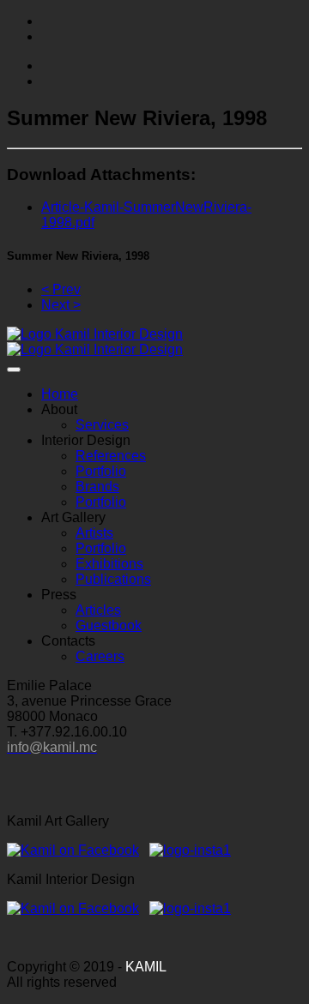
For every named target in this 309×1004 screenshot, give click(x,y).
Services (102, 425)
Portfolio (101, 471)
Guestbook (109, 625)
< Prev (61, 289)
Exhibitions (109, 563)
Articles (98, 610)
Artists (94, 533)
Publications (113, 579)
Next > (61, 305)
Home (59, 394)
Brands (97, 486)
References (111, 455)
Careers (100, 656)
